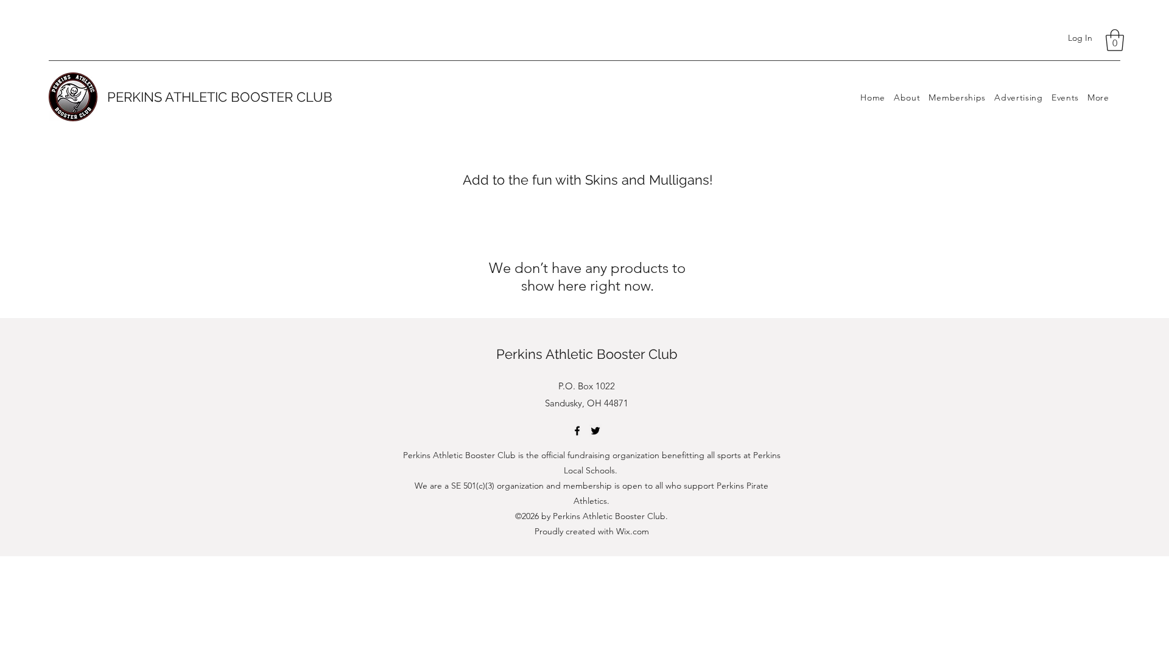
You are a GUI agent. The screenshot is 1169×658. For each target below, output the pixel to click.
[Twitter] (595, 431)
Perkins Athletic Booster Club (587, 354)
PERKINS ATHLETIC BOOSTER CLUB (219, 97)
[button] (1115, 40)
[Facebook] (577, 431)
